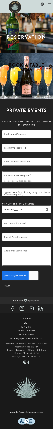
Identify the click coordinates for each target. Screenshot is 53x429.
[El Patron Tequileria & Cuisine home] (15, 7)
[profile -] (42, 4)
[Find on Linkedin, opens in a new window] (40, 309)
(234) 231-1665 (26, 334)
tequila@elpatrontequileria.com (26, 338)
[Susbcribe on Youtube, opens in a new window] (31, 309)
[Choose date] (47, 209)
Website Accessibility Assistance (26, 412)
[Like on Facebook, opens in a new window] (12, 309)
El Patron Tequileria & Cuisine (26, 387)
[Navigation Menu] (49, 4)
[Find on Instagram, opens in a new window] (21, 309)
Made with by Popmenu (21, 300)
